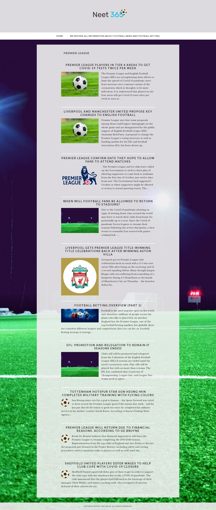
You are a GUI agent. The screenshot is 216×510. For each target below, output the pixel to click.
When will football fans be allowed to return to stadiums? (108, 202)
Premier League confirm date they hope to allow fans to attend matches (108, 159)
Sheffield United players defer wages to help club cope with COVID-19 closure (108, 465)
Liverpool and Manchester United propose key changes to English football (108, 113)
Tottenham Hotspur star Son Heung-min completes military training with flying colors (108, 393)
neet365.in (108, 16)
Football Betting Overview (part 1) (108, 305)
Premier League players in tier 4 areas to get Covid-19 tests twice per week (108, 66)
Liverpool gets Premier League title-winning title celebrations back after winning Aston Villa (108, 251)
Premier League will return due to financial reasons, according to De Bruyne (108, 429)
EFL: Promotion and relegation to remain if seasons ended (108, 346)
